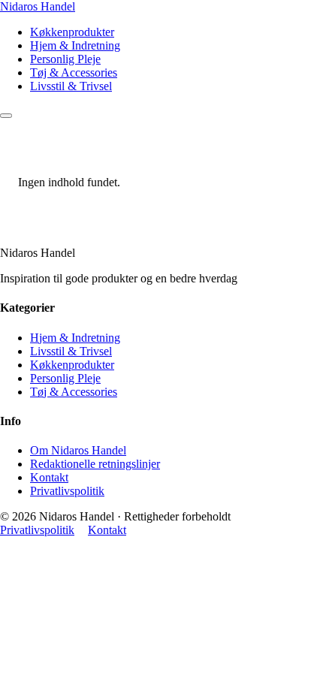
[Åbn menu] (6, 115)
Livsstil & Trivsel (71, 86)
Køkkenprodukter (72, 32)
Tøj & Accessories (73, 72)
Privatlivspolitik (67, 490)
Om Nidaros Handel (78, 450)
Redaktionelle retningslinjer (95, 463)
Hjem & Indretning (75, 45)
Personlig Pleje (65, 59)
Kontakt (49, 477)
